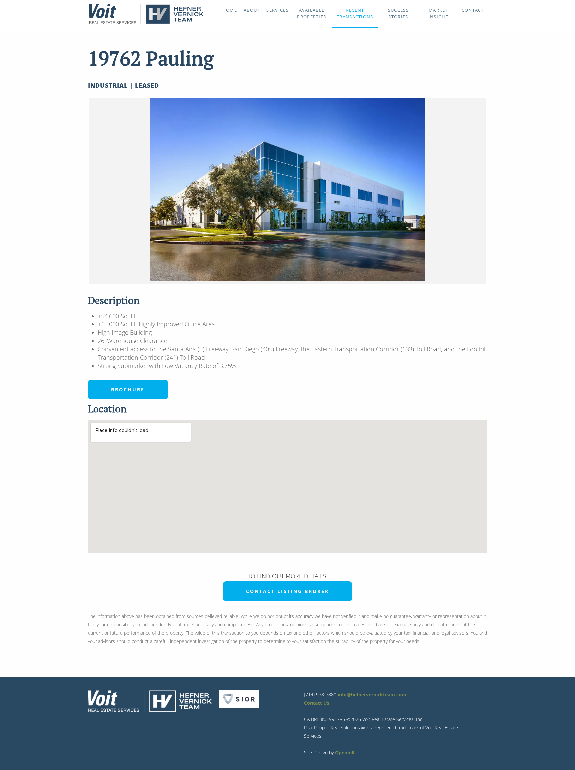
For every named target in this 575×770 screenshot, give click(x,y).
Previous (79, 190)
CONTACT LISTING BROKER (287, 591)
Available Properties (311, 13)
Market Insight (438, 13)
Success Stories (398, 13)
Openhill (344, 752)
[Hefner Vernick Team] (146, 23)
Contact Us (316, 703)
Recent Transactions (355, 13)
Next (495, 190)
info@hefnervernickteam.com (372, 694)
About (252, 10)
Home (229, 10)
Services (277, 10)
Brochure (128, 389)
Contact (473, 10)
